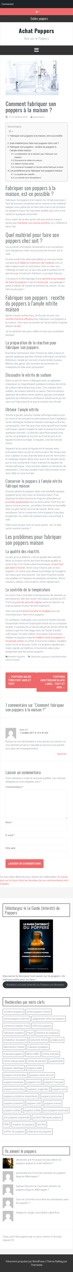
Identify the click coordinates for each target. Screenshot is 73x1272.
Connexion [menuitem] (7, 3)
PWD (6, 1124)
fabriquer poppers (40, 656)
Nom (9, 822)
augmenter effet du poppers (49, 1018)
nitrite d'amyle (12, 659)
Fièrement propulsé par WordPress (25, 1261)
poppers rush (33, 1103)
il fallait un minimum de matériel (36, 262)
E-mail (10, 835)
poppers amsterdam (15, 1075)
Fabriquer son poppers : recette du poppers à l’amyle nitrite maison (33, 149)
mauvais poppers (13, 1054)
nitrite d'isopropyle (14, 1061)
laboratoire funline (14, 1047)
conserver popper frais (16, 1025)
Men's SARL (33, 1054)
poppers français (53, 1082)
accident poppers (13, 1011)
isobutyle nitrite (58, 656)
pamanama (38, 117)
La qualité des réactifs (25, 174)
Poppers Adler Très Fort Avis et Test (19, 680)
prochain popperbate (17, 502)
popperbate (56, 1061)
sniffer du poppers (14, 1131)
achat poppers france (38, 1011)
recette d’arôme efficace (19, 319)
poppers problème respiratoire (21, 1096)
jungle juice (57, 1039)
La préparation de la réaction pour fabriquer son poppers (36, 155)
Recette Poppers (16, 656)
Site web (10, 848)
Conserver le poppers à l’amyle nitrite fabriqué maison (39, 167)
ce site (17, 326)
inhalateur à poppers (15, 1039)
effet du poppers (41, 1025)
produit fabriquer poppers (47, 1117)
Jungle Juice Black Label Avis (43, 1212)
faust (30, 1032)
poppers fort (34, 1082)
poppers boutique (13, 1082)
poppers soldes (12, 1110)
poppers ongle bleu (38, 1089)
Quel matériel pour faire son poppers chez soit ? (34, 143)
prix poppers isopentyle (17, 1117)
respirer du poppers (23, 1124)
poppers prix (59, 1089)
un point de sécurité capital (27, 602)
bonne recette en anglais (36, 611)
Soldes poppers (39, 18)
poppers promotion (52, 1096)
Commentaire (14, 787)
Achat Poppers (36, 30)
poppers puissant (13, 1103)
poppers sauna (52, 1103)
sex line (42, 1124)
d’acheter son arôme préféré (33, 223)
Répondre (62, 754)
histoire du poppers (47, 1032)
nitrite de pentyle (37, 1061)
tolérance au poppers (40, 1131)
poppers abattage (14, 1068)
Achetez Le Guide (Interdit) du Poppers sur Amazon (35, 984)
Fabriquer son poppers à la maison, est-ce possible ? (36, 137)
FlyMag (59, 1261)
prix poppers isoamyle (56, 1110)
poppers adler (35, 1068)
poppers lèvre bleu (14, 1089)
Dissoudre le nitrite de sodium (28, 160)
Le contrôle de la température (28, 177)
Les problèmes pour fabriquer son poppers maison (36, 170)
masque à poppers (38, 1047)
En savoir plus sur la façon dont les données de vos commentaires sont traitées (34, 880)
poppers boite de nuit (42, 1075)
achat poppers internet (16, 1018)
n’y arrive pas (41, 282)
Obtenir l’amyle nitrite (24, 164)
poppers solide (32, 1110)
